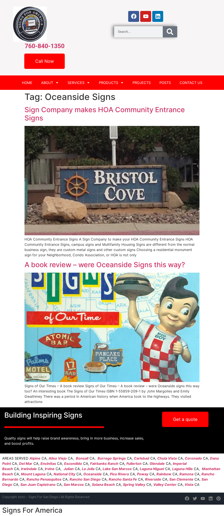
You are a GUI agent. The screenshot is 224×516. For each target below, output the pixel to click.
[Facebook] (133, 16)
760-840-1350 (45, 46)
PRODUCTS (108, 82)
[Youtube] (145, 16)
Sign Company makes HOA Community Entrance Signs (104, 113)
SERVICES (76, 82)
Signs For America (32, 510)
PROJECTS (142, 82)
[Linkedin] (157, 16)
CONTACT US (191, 82)
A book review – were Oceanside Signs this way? (104, 264)
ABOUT (47, 82)
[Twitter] (195, 498)
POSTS (165, 82)
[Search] (170, 31)
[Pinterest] (218, 498)
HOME (27, 82)
